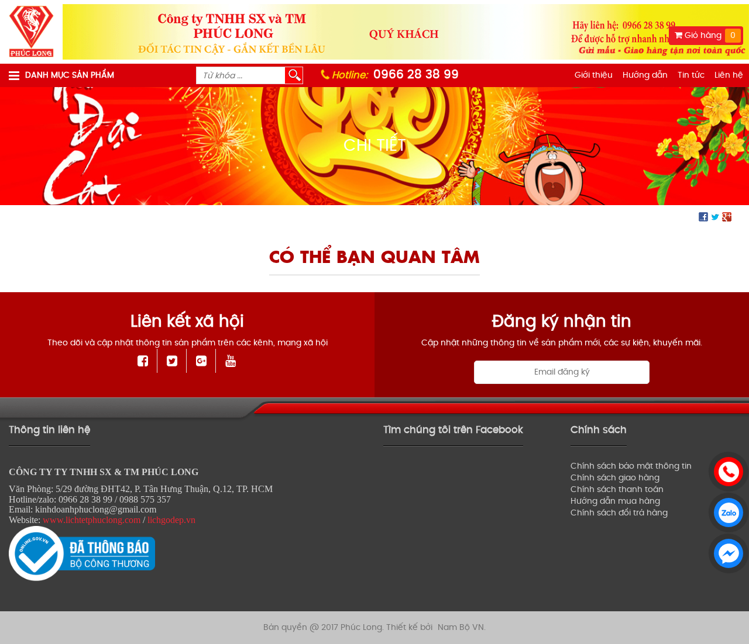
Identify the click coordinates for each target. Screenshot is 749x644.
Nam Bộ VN (461, 627)
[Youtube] (231, 361)
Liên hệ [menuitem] (728, 75)
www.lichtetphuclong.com (91, 520)
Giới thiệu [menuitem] (594, 75)
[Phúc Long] (31, 32)
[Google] (201, 361)
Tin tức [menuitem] (691, 75)
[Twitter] (172, 361)
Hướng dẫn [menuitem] (645, 75)
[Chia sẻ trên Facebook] (703, 216)
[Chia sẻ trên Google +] (726, 216)
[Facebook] (143, 361)
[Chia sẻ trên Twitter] (715, 216)
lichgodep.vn (171, 520)
